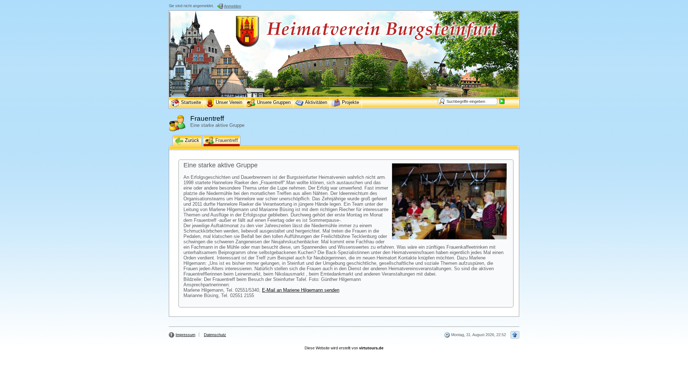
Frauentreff (226, 140)
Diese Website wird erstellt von (344, 348)
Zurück (191, 140)
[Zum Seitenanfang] (515, 334)
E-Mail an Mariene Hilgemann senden (300, 290)
